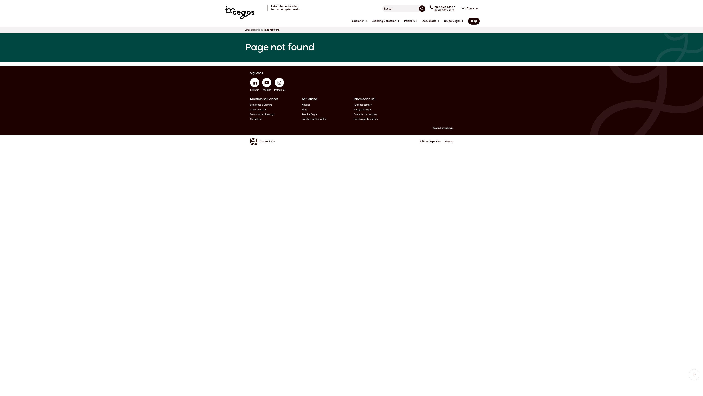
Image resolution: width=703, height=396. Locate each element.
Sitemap (449, 141)
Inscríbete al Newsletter (314, 119)
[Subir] (694, 374)
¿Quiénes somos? (363, 105)
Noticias (306, 105)
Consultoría (256, 119)
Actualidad (309, 99)
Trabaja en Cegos (362, 109)
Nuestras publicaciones (366, 119)
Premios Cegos (309, 114)
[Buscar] (422, 8)
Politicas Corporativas (431, 141)
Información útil (364, 99)
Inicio (259, 30)
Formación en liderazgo (262, 114)
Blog (304, 109)
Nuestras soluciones (264, 99)
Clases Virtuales (258, 109)
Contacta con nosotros (365, 114)
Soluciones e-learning (261, 105)
